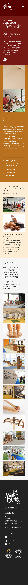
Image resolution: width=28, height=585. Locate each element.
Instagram (11, 540)
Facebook (11, 537)
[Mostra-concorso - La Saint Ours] (14, 307)
